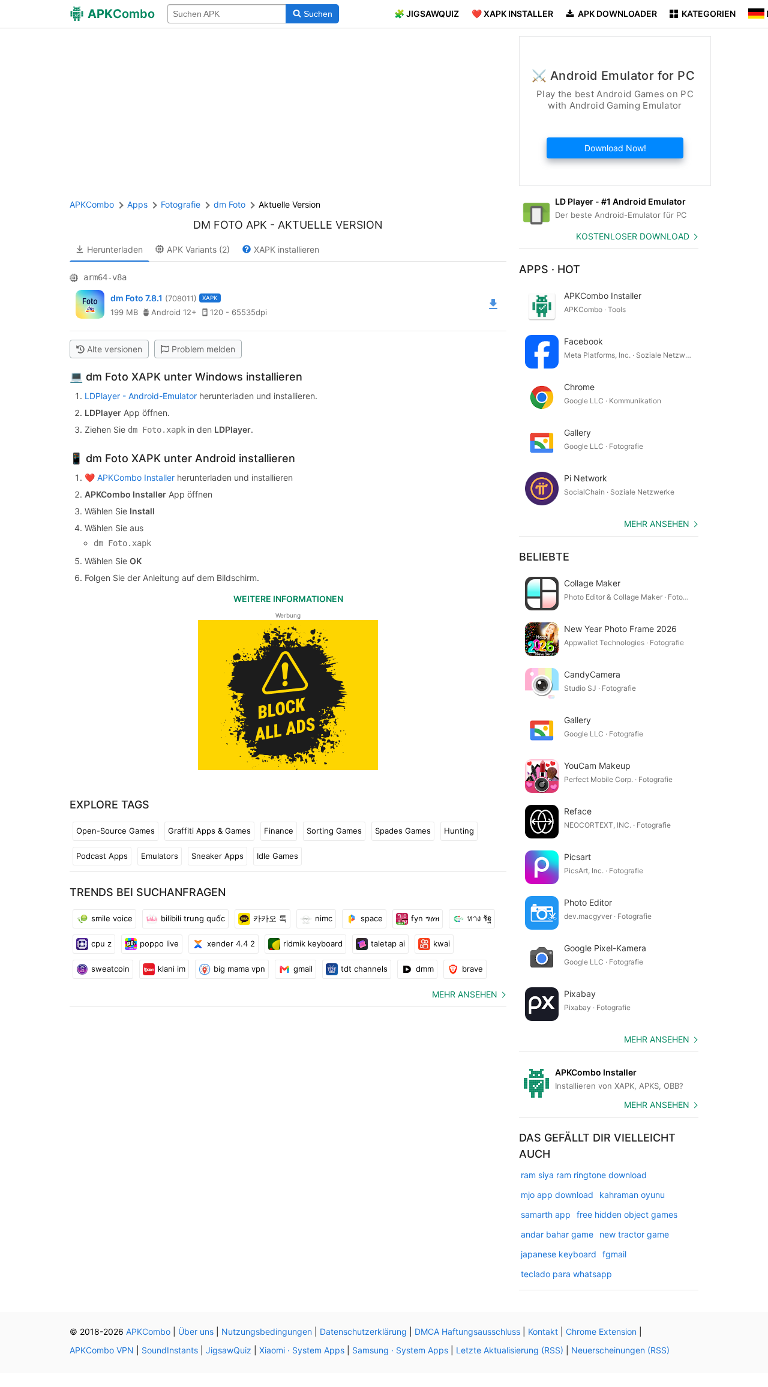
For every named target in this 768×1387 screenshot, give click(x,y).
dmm (425, 968)
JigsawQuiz (228, 1350)
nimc (323, 918)
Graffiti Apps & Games (209, 830)
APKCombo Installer (136, 477)
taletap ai (388, 943)
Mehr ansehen (464, 994)
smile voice (112, 918)
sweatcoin (110, 968)
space (372, 918)
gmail (303, 968)
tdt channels (364, 968)
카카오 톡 (270, 918)
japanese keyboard (558, 1254)
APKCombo (92, 204)
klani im (171, 968)
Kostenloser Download (632, 236)
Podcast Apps (102, 856)
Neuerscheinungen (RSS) (620, 1350)
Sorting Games (334, 830)
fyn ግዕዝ (425, 918)
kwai (441, 943)
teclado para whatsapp (566, 1274)
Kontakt (543, 1331)
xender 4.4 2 (231, 943)
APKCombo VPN (102, 1350)
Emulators (159, 856)
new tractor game (634, 1234)
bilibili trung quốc (193, 918)
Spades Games (403, 830)
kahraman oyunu (632, 1195)
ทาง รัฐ (479, 918)
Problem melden (203, 349)
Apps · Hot (549, 269)
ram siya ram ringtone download (584, 1175)
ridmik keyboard (313, 943)
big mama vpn (239, 968)
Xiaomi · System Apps (301, 1350)
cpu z (101, 943)
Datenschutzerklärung (363, 1331)
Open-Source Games (115, 830)
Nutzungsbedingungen (266, 1331)
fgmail (614, 1254)
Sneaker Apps (217, 856)
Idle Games (277, 856)
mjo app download (557, 1195)
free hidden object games (627, 1214)
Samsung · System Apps (400, 1350)
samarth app (546, 1214)
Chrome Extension (601, 1331)
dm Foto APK (230, 224)
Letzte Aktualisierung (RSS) (509, 1350)
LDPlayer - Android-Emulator (141, 396)
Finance (278, 830)
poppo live (159, 943)
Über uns (196, 1331)
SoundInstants (170, 1350)
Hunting (459, 830)
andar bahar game (557, 1234)
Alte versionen (114, 349)
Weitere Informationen (288, 599)
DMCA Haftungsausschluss (467, 1331)
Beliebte (544, 556)
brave (472, 968)
